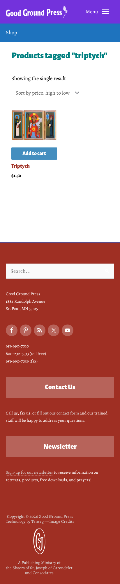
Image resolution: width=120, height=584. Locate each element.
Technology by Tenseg (25, 521)
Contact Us (60, 387)
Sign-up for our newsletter (29, 472)
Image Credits (61, 521)
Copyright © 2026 (40, 516)
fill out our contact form (58, 413)
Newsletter (60, 446)
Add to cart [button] (34, 153)
